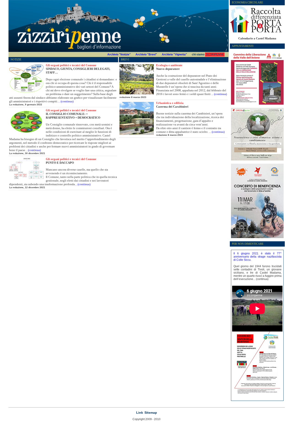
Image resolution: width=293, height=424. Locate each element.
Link (139, 412)
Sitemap (150, 412)
